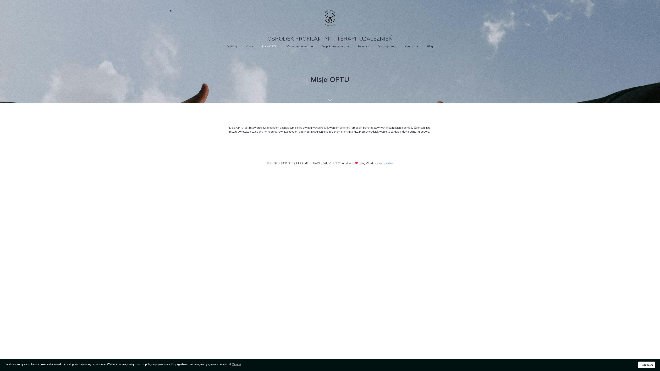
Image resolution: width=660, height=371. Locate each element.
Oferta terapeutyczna (299, 46)
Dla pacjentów (387, 46)
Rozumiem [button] (647, 364)
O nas (250, 46)
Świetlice (363, 46)
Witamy (232, 46)
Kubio (389, 163)
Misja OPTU (269, 46)
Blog (430, 46)
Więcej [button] (236, 364)
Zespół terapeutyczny (335, 46)
